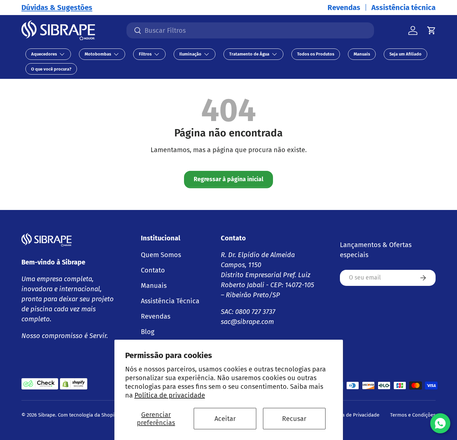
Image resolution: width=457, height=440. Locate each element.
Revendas (344, 7)
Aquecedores (44, 54)
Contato (153, 270)
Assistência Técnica (170, 301)
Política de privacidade (169, 395)
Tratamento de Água (249, 54)
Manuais (362, 54)
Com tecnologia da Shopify (88, 415)
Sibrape (46, 415)
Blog (147, 332)
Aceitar (225, 419)
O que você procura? (51, 69)
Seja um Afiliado (405, 54)
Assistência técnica (403, 7)
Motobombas (98, 54)
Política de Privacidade (353, 415)
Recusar (294, 419)
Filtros (145, 54)
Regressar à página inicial (228, 179)
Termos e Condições (413, 415)
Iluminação (190, 54)
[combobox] (250, 30)
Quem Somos (161, 255)
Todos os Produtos (315, 54)
